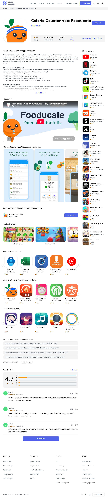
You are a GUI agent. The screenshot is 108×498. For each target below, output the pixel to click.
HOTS (60, 3)
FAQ (57, 461)
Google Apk (7, 461)
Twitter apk (7, 470)
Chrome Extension (62, 470)
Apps (41, 3)
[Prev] (7, 176)
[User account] (103, 3)
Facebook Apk (8, 466)
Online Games (72, 3)
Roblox (32, 478)
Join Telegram (86, 474)
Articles (50, 3)
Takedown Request (62, 483)
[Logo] (9, 3)
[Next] (74, 176)
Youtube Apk (7, 478)
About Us (85, 470)
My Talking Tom (35, 461)
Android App (60, 466)
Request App (60, 478)
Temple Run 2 (34, 466)
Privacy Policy (86, 461)
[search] (94, 3)
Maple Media (36, 26)
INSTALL (98, 23)
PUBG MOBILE (34, 474)
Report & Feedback (88, 478)
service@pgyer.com (88, 483)
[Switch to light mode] (98, 3)
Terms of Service (87, 466)
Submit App (85, 3)
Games (33, 3)
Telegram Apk (8, 474)
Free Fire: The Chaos (36, 470)
